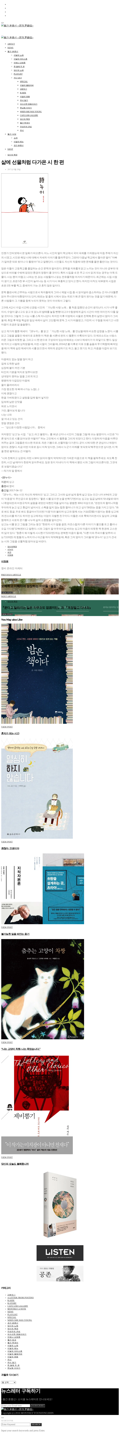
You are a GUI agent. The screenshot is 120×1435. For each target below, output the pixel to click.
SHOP (10, 149)
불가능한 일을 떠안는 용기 (15, 933)
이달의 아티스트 (20, 59)
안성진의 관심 (26, 127)
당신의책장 (12, 547)
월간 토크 (12, 1340)
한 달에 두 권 (19, 66)
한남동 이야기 (26, 108)
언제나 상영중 (19, 63)
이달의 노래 (19, 55)
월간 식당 (12, 134)
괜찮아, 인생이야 (10, 848)
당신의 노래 (19, 70)
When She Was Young (31, 112)
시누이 (10, 549)
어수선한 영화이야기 (28, 104)
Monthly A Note (17, 1309)
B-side (23, 93)
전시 (22, 130)
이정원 (10, 555)
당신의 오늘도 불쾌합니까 (15, 1163)
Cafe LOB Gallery (29, 115)
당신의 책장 (25, 119)
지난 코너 (18, 78)
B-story (12, 1303)
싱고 (9, 552)
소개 (16, 138)
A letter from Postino (21, 1298)
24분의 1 (23, 89)
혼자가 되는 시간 (10, 733)
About (11, 44)
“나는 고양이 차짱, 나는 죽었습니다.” (20, 1048)
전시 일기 (24, 100)
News (10, 48)
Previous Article (11, 575)
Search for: (7, 1421)
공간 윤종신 (19, 145)
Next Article (8, 596)
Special (24, 81)
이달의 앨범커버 (27, 85)
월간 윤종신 (13, 51)
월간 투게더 (25, 123)
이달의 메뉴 (19, 142)
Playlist (18, 74)
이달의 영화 (25, 97)
